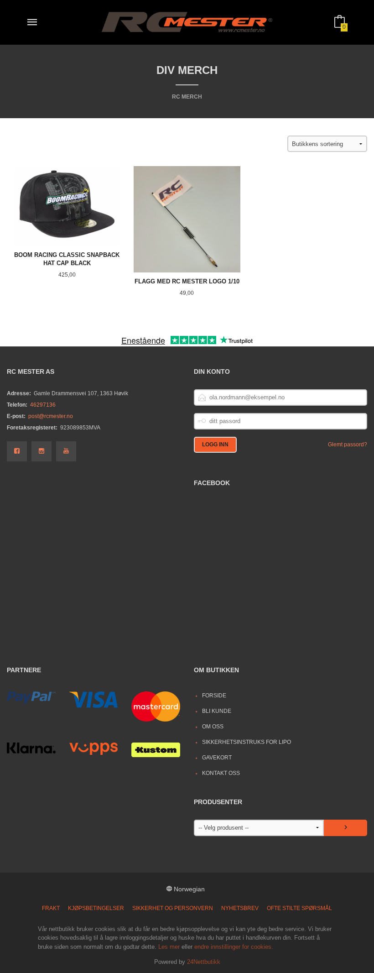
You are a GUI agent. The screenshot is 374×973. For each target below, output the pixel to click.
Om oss (212, 726)
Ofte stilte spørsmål (299, 908)
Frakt (51, 908)
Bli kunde (216, 711)
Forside (214, 695)
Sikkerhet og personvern (172, 908)
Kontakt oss (221, 773)
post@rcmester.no (50, 416)
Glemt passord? (347, 444)
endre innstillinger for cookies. (233, 946)
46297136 (43, 405)
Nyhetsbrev (240, 908)
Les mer (169, 946)
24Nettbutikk (203, 961)
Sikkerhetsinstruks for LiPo (246, 742)
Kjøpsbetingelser (96, 908)
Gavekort (217, 757)
